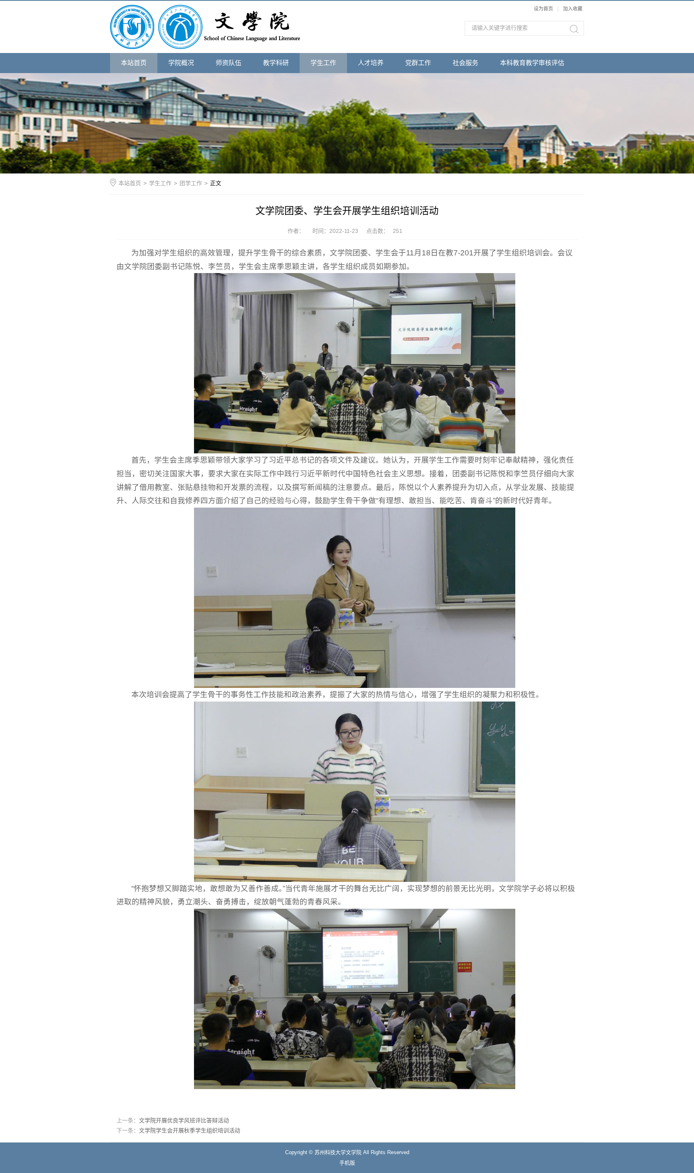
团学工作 (191, 183)
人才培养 (371, 62)
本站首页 (134, 62)
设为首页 (543, 9)
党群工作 (418, 62)
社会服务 (465, 62)
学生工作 (323, 62)
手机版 (347, 1163)
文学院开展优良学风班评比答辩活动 (184, 1120)
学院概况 (181, 62)
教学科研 (276, 62)
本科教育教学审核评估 (532, 62)
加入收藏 (572, 9)
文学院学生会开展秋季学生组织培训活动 (189, 1130)
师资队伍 (228, 62)
